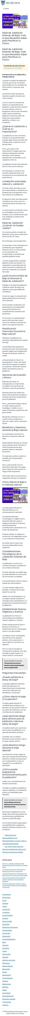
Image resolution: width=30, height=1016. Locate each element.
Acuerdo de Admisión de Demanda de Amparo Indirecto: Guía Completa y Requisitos (13, 879)
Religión (5, 987)
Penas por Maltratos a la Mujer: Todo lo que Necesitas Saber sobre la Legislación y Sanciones (14, 885)
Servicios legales (8, 999)
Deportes (6, 924)
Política (5, 981)
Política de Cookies (17, 1013)
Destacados (7, 930)
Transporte (6, 1002)
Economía (6, 933)
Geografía (6, 954)
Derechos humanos (10, 927)
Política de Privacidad (15, 1011)
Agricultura (6, 894)
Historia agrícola (8, 960)
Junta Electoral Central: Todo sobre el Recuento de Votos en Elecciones (13, 870)
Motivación (6, 975)
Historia (5, 957)
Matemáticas (7, 966)
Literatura (6, 963)
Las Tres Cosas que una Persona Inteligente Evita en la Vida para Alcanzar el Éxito (14, 849)
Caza (4, 900)
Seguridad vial (7, 996)
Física (4, 951)
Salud (4, 990)
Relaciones (6, 984)
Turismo (5, 1005)
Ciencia (5, 903)
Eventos (5, 945)
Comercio (6, 909)
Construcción (7, 915)
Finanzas (5, 948)
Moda (4, 972)
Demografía (7, 921)
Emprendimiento (8, 939)
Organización (7, 978)
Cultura (5, 918)
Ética (4, 942)
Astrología (6, 897)
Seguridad (6, 993)
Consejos (6, 912)
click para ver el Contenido (13, 68)
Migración (6, 969)
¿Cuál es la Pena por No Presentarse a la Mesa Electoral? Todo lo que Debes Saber (14, 874)
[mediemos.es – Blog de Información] (10, 3)
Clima (4, 906)
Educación (6, 936)
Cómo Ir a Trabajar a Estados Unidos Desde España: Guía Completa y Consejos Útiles (15, 865)
